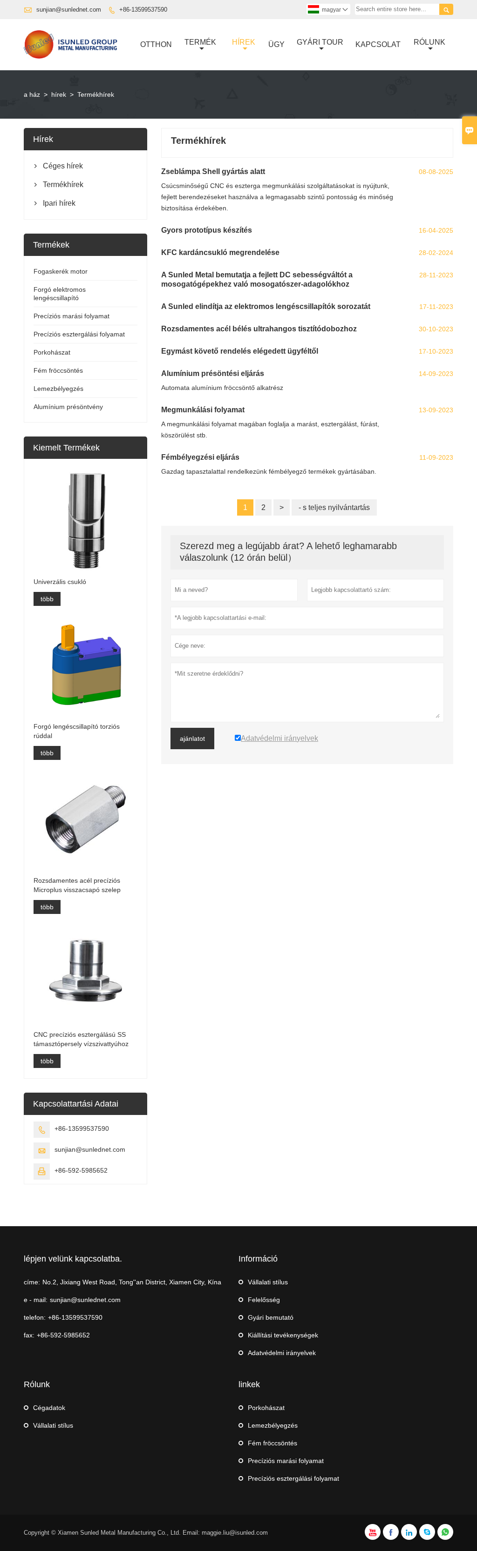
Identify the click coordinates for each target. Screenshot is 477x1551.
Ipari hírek (59, 203)
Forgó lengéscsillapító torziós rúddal (77, 731)
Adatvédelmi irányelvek (282, 1352)
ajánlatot (192, 738)
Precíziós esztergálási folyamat (79, 334)
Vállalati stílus (268, 1282)
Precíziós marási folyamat (71, 316)
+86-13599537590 (143, 9)
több (47, 599)
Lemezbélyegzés (58, 388)
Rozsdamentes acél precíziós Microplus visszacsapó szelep (77, 885)
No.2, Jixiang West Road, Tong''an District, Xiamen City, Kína (131, 1282)
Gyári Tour (320, 42)
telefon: (35, 1317)
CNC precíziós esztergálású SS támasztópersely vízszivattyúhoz (81, 1039)
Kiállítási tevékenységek (283, 1335)
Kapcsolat (378, 44)
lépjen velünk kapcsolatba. (73, 1258)
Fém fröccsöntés (58, 370)
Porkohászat (52, 352)
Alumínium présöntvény (68, 406)
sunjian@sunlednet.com (68, 9)
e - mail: (36, 1299)
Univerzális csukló (60, 581)
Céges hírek (63, 166)
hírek (58, 94)
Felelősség (264, 1299)
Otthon (156, 44)
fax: (29, 1335)
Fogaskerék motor (61, 271)
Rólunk (429, 42)
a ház (32, 94)
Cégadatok (49, 1407)
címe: (32, 1282)
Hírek (243, 42)
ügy (276, 44)
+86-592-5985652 (81, 1170)
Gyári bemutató (270, 1317)
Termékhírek (63, 184)
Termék (200, 42)
